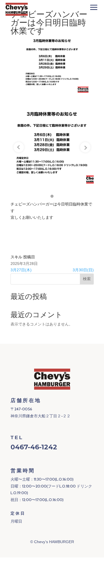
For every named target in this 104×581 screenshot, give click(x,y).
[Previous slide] (19, 147)
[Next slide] (85, 147)
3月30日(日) (83, 270)
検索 (87, 279)
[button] (52, 196)
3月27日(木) (21, 270)
